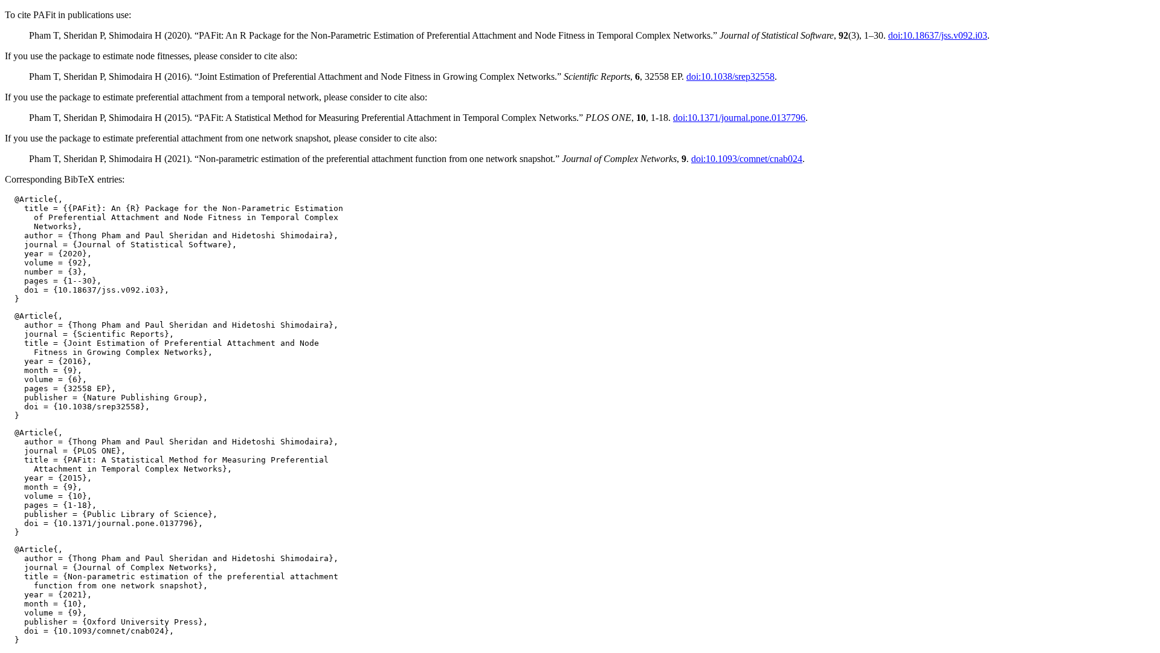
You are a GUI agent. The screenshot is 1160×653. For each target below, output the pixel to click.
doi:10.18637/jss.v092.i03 (937, 35)
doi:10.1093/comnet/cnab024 (746, 159)
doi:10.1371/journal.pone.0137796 (739, 117)
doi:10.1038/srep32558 (730, 76)
